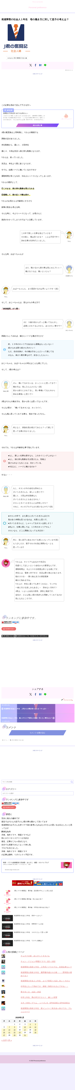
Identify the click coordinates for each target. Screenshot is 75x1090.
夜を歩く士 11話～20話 (31, 992)
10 (25, 1027)
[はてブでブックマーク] (40, 65)
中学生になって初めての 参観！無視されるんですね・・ (44, 986)
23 (20, 1032)
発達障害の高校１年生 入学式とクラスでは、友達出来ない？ (46, 967)
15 (14, 1030)
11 (30, 1027)
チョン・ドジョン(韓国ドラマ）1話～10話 (38, 961)
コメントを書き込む (37, 733)
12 (35, 1027)
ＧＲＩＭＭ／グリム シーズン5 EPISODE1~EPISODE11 (45, 1003)
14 (9, 1030)
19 (35, 1030)
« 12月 (4, 1040)
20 (4, 1032)
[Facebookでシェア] (35, 65)
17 (25, 1030)
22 (14, 1032)
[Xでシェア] (31, 65)
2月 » (9, 1040)
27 (4, 1035)
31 (25, 1035)
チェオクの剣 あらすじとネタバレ (35, 956)
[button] (72, 782)
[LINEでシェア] (45, 65)
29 (14, 1035)
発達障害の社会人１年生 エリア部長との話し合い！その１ (45, 981)
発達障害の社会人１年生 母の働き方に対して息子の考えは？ (32, 636)
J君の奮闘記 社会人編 (8, 636)
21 (9, 1032)
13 (4, 1030)
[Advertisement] (37, 88)
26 (35, 1032)
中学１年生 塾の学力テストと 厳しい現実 (39, 997)
